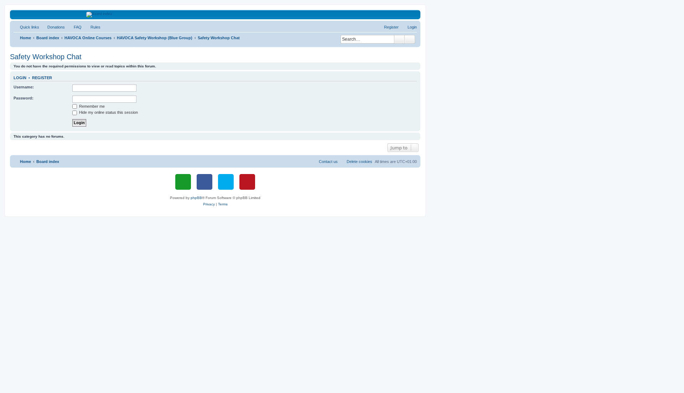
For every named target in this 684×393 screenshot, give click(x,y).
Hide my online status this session (108, 112)
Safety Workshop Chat (46, 57)
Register (42, 78)
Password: (23, 98)
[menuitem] (53, 27)
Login (20, 78)
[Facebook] (204, 182)
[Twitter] (226, 182)
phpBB (196, 198)
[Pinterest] (247, 182)
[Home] (215, 14)
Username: (24, 87)
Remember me (91, 106)
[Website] (183, 182)
